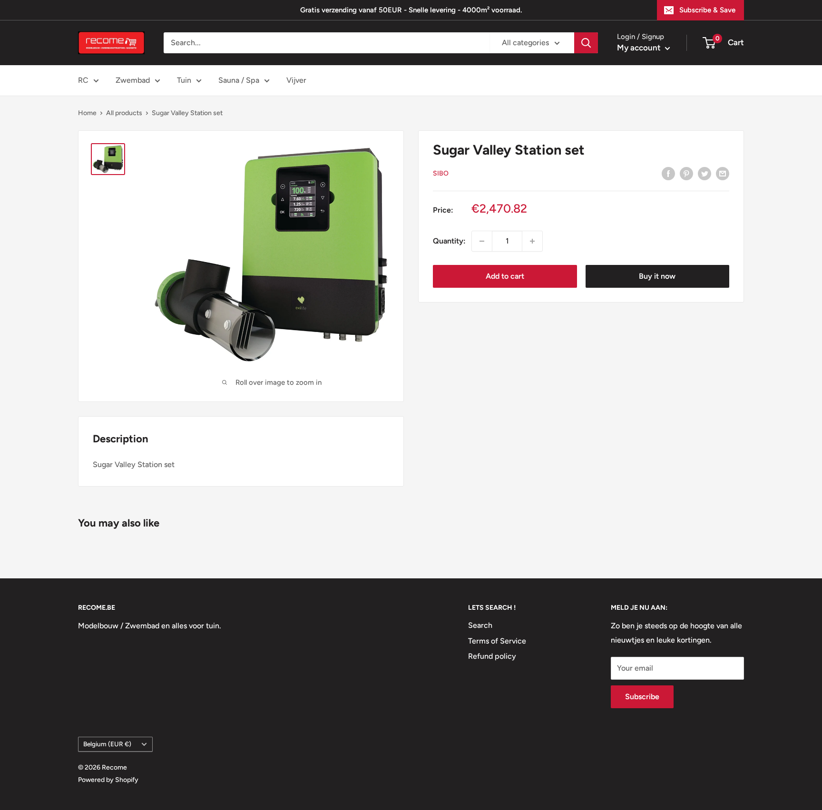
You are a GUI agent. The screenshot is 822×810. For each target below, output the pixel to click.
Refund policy (492, 656)
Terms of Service (497, 640)
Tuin (184, 80)
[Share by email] (722, 173)
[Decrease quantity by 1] (482, 241)
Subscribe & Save (707, 10)
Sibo (441, 173)
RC (83, 80)
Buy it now (657, 276)
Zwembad (133, 80)
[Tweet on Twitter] (704, 173)
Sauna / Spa (238, 80)
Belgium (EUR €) (107, 744)
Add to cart (505, 276)
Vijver (296, 80)
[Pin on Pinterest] (686, 173)
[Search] (586, 42)
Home (87, 113)
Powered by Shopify (108, 780)
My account (640, 47)
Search (480, 625)
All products (124, 113)
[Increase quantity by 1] (532, 241)
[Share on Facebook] (668, 173)
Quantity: (449, 240)
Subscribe (642, 696)
